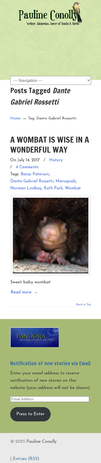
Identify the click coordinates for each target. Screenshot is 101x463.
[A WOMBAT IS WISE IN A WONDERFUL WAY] (50, 235)
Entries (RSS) (26, 459)
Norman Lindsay (26, 188)
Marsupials (65, 181)
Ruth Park (53, 188)
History (56, 160)
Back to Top (83, 304)
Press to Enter (30, 414)
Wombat (73, 188)
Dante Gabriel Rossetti (31, 181)
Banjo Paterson (35, 174)
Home (15, 118)
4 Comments (27, 167)
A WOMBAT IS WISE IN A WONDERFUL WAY (49, 144)
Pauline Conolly (50, 14)
